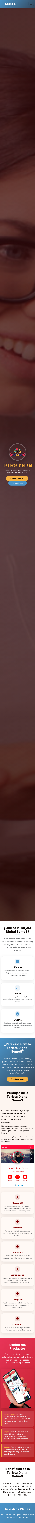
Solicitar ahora (18, 1079)
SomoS (10, 3)
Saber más (19, 483)
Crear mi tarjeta (18, 478)
